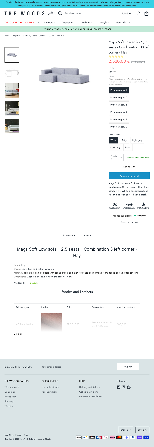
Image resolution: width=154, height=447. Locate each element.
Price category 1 (118, 90)
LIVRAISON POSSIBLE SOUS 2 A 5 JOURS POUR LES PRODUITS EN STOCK (77, 29)
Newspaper (10, 396)
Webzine (9, 406)
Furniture (49, 22)
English (124, 429)
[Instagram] (124, 387)
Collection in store (88, 391)
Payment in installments (90, 396)
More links (121, 22)
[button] (116, 56)
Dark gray (115, 147)
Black (128, 147)
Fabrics (128, 80)
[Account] (139, 12)
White (113, 140)
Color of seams (114, 134)
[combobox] (116, 157)
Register (128, 366)
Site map (9, 401)
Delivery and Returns (89, 387)
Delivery (87, 235)
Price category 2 (118, 126)
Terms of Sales (22, 435)
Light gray (137, 140)
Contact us (10, 391)
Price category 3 (118, 119)
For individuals (49, 391)
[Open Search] (60, 13)
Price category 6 (118, 97)
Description (69, 235)
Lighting (86, 22)
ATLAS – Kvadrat (24, 324)
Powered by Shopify (43, 439)
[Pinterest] (129, 387)
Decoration (68, 22)
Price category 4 (118, 112)
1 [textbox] (111, 158)
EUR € (125, 13)
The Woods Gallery (27, 439)
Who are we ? (12, 387)
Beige (124, 140)
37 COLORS (73, 324)
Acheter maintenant (129, 176)
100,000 (121, 324)
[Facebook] (119, 387)
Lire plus (18, 333)
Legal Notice (9, 435)
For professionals (50, 387)
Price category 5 (118, 104)
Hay (112, 67)
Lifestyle (103, 22)
